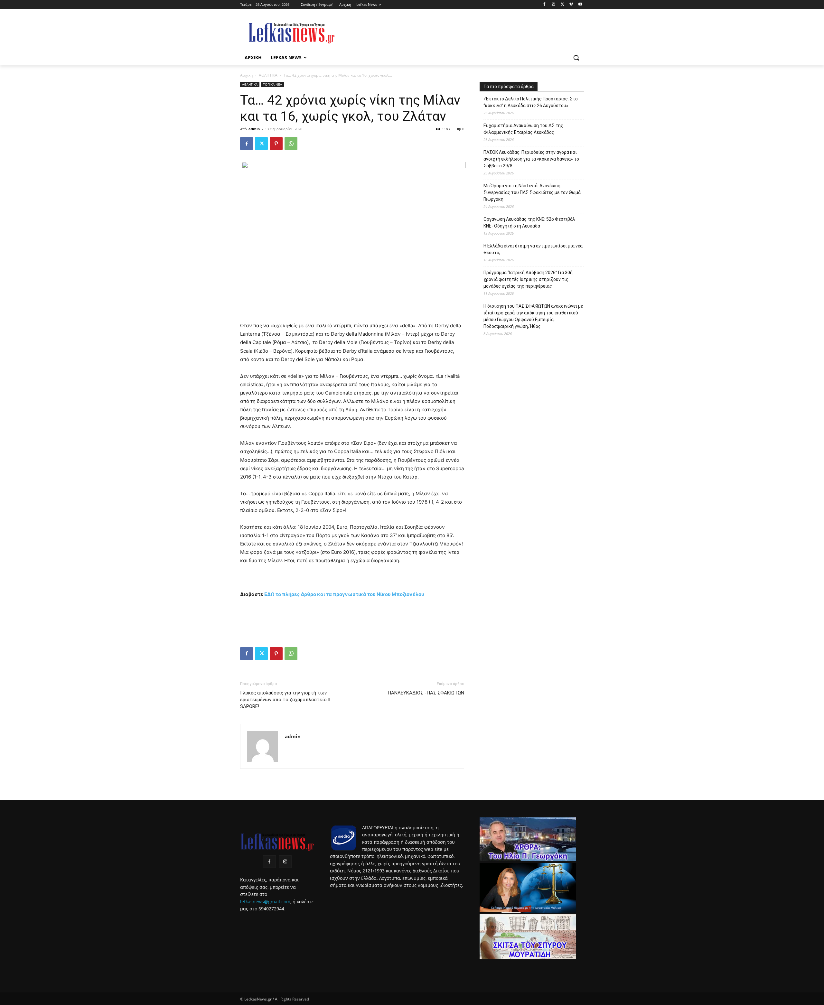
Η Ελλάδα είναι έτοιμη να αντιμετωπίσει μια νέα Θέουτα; (533, 249)
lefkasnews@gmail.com (265, 901)
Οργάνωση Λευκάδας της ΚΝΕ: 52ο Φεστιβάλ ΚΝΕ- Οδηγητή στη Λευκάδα (529, 222)
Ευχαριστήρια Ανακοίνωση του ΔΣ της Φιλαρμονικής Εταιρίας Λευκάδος (523, 129)
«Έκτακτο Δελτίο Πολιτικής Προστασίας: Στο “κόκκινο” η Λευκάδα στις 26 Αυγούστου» (530, 102)
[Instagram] (553, 4)
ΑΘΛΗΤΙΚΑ (268, 75)
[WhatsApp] (291, 143)
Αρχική (246, 75)
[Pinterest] (276, 143)
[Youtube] (580, 4)
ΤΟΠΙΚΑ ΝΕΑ (272, 84)
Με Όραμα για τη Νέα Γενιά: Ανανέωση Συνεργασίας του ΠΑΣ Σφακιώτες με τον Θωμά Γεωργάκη (532, 192)
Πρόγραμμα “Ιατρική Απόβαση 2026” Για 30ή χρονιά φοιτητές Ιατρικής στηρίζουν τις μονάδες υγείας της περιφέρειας (528, 279)
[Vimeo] (571, 4)
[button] (576, 57)
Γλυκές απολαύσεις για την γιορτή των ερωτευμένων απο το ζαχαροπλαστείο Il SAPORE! (285, 699)
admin (254, 128)
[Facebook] (544, 4)
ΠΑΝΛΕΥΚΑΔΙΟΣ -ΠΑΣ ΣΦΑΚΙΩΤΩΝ (426, 693)
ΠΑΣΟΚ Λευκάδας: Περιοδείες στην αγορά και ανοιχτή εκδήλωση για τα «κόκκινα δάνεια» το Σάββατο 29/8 (531, 159)
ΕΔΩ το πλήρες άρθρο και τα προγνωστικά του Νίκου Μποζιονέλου (344, 594)
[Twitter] (562, 4)
